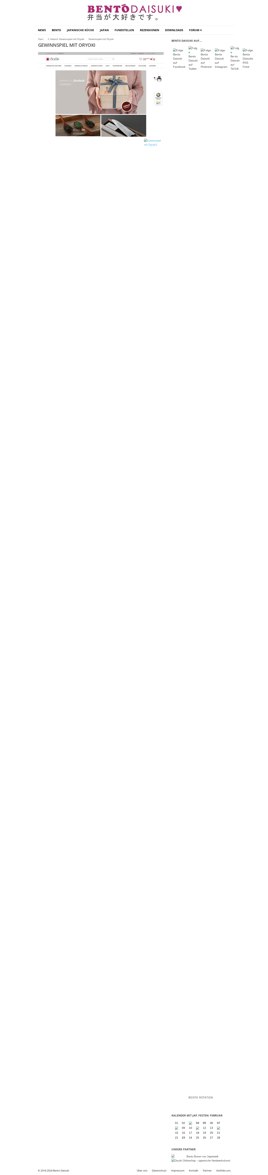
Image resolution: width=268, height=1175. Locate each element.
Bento (56, 30)
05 (204, 1122)
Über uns (142, 1170)
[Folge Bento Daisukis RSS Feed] (248, 58)
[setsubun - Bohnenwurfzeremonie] (191, 1123)
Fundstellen (124, 30)
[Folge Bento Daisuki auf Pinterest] (206, 58)
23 (183, 1137)
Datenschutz (159, 1170)
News (42, 30)
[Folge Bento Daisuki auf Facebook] (179, 58)
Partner (207, 1170)
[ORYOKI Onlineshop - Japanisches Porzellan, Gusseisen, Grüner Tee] (200, 1161)
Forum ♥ (195, 30)
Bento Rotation (201, 1097)
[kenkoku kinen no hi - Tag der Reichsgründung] (198, 1128)
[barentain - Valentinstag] (219, 1128)
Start (40, 39)
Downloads (174, 30)
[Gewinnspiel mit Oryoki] (101, 94)
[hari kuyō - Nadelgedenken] (177, 1128)
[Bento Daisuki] (134, 13)
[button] (228, 30)
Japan (104, 30)
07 (218, 1122)
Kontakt (193, 1170)
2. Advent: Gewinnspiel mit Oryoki (66, 39)
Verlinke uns (223, 1170)
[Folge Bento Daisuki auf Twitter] (193, 58)
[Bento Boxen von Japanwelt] (200, 1156)
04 (197, 1122)
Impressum (177, 1170)
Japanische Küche (80, 30)
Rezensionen (149, 30)
